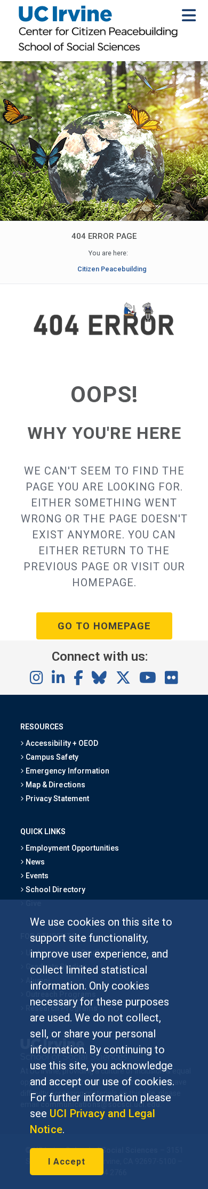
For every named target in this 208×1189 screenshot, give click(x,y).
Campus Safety (51, 757)
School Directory (54, 889)
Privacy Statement (56, 798)
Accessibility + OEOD (61, 743)
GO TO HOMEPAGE (104, 625)
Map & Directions (54, 784)
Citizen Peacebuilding (112, 269)
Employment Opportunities (71, 848)
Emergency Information (66, 771)
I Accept (66, 1162)
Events (36, 875)
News (34, 862)
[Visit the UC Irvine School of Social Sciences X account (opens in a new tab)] (123, 678)
